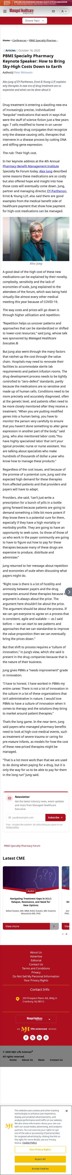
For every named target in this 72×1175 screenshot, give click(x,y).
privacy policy (12, 827)
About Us (36, 952)
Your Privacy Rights (36, 980)
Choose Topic (32, 20)
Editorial (36, 960)
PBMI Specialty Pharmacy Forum (22, 845)
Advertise (36, 956)
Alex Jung (45, 171)
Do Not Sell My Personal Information (36, 976)
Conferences (19, 40)
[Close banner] (67, 4)
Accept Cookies (40, 1168)
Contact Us (36, 964)
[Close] (66, 1111)
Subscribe (53, 817)
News (41, 1059)
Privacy (36, 972)
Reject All (40, 1159)
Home (6, 40)
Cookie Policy (29, 1142)
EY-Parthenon (56, 191)
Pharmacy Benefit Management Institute (31, 166)
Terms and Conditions (36, 968)
